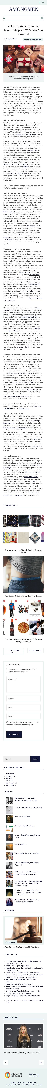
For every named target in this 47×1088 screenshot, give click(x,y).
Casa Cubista (34, 284)
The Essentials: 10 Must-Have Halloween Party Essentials (23, 640)
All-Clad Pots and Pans (29, 317)
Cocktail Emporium (31, 477)
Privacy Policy (13, 1084)
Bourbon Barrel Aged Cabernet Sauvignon (21, 494)
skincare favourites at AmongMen (15, 164)
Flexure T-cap (32, 389)
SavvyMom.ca (11, 785)
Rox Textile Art (34, 275)
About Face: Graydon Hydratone (17, 966)
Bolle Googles (8, 212)
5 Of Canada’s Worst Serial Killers (27, 853)
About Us (21, 1082)
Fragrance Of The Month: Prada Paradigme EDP (22, 972)
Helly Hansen (21, 235)
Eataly (33, 481)
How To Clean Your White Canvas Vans (28, 807)
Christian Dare (11, 39)
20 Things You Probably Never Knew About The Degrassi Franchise (28, 873)
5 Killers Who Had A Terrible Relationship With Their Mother (26, 799)
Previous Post (14, 652)
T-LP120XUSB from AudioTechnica (23, 426)
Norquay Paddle (24, 272)
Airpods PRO (37, 446)
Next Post (34, 650)
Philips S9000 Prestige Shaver (25, 134)
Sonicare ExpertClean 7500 (17, 173)
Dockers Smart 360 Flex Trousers (20, 373)
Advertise (31, 1082)
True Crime (10, 942)
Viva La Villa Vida (20, 844)
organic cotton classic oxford (22, 382)
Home (13, 1082)
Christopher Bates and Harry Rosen (16, 396)
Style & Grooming (33, 39)
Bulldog (26, 166)
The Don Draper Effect (23, 816)
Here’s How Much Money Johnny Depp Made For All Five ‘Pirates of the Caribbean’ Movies (28, 883)
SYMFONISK (38, 439)
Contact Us (36, 1084)
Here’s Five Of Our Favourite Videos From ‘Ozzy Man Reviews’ (28, 900)
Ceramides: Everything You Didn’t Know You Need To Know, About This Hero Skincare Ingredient (24, 976)
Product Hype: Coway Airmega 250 (18, 993)
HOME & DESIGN (11, 776)
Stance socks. (24, 408)
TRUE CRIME (10, 774)
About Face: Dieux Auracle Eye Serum (19, 984)
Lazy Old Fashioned (33, 472)
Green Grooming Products (24, 826)
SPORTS (9, 778)
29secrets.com (11, 783)
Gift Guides (10, 781)
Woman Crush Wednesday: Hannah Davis (21, 1053)
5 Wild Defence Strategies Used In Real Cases (21, 947)
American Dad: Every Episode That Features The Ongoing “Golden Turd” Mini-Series (28, 892)
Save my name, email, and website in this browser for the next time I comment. (22, 723)
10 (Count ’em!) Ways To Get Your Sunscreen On (23, 991)
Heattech (6, 237)
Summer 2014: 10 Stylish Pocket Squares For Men (23, 551)
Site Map (25, 1084)
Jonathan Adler (28, 291)
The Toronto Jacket (33, 226)
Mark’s (9, 239)
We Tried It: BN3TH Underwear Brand (23, 596)
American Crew (31, 150)
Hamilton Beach (23, 347)
